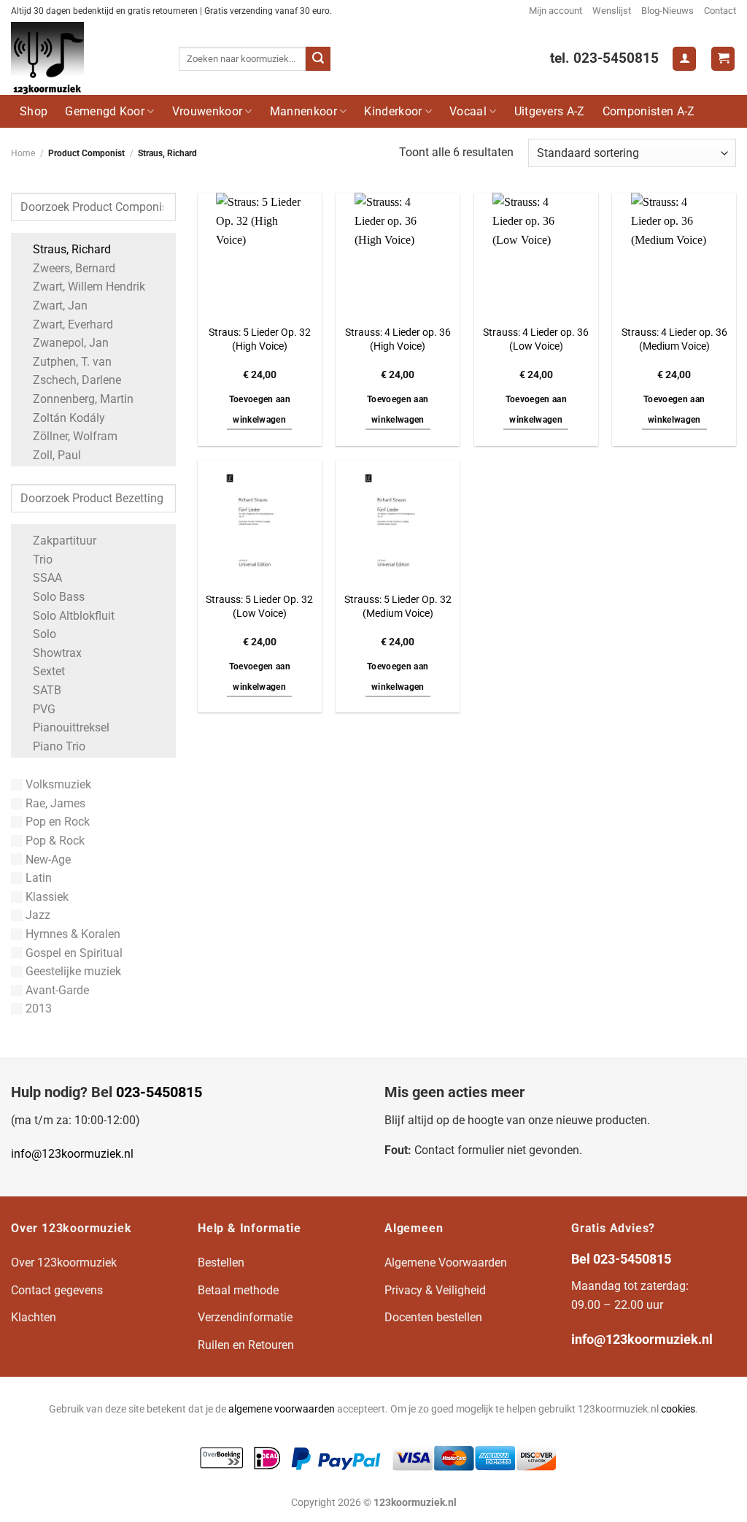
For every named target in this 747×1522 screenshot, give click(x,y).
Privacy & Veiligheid (435, 1290)
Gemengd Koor (104, 111)
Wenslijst (611, 10)
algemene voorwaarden (281, 1409)
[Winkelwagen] (723, 59)
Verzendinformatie (245, 1317)
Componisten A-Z (649, 111)
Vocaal (468, 111)
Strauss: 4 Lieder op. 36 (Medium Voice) (674, 339)
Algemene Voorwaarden (445, 1262)
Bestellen (221, 1262)
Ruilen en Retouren (246, 1345)
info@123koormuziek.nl (72, 1154)
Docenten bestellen (433, 1317)
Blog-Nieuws (667, 10)
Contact (720, 10)
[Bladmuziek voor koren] (84, 58)
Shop (33, 111)
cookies (678, 1409)
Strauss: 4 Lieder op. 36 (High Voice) (398, 339)
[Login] (684, 59)
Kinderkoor (393, 111)
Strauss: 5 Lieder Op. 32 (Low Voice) (259, 606)
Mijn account (555, 10)
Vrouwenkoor (207, 111)
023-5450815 (159, 1092)
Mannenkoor (303, 111)
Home (23, 153)
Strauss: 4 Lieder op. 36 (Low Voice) (536, 339)
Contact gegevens (57, 1290)
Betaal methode (238, 1290)
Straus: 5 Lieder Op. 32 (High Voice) (260, 339)
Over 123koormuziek (64, 1262)
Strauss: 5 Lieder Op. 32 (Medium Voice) (398, 606)
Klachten (33, 1317)
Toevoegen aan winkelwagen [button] (260, 409)
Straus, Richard (72, 249)
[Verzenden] (318, 59)
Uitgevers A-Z (549, 111)
